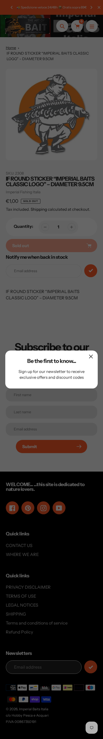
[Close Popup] (91, 356)
